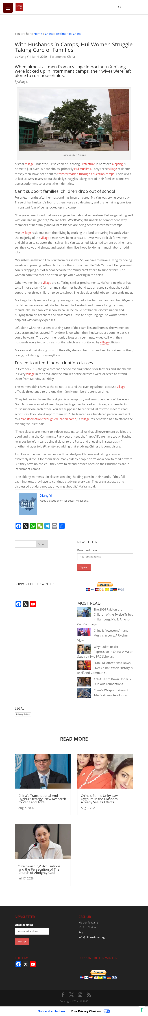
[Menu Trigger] (8, 8)
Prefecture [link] (87, 164)
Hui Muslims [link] (82, 169)
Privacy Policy (23, 714)
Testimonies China (68, 34)
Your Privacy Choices (86, 1011)
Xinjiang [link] (117, 164)
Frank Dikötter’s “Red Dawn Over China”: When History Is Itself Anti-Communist (105, 668)
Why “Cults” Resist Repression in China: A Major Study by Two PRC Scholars (105, 652)
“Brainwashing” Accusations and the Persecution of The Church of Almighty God (39, 869)
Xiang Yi (24, 57)
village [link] (29, 164)
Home (38, 34)
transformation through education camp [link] (48, 419)
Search (42, 544)
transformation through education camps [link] (85, 174)
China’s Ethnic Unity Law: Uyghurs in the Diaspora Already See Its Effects (100, 798)
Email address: (87, 550)
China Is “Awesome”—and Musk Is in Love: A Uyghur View (103, 635)
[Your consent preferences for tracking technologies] (141, 1009)
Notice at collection (51, 1011)
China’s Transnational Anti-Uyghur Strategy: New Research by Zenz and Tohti (42, 798)
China (49, 34)
